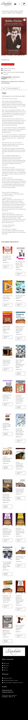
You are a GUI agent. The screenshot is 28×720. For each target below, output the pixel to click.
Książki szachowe (11, 78)
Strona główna (5, 11)
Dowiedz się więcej (6, 266)
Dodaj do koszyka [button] (19, 373)
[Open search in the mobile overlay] (19, 4)
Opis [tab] (4, 88)
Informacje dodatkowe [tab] (12, 88)
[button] (15, 4)
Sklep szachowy (14, 11)
